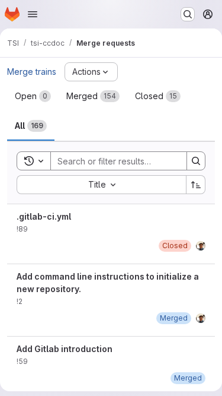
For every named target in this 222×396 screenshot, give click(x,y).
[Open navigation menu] (32, 14)
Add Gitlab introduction (64, 349)
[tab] (33, 96)
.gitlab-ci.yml (44, 216)
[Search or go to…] (188, 14)
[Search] (195, 160)
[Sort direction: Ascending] (195, 184)
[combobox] (101, 184)
